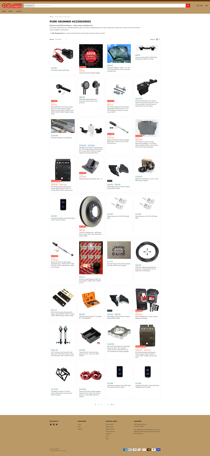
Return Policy (109, 427)
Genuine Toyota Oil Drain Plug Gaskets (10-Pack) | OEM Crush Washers (118, 264)
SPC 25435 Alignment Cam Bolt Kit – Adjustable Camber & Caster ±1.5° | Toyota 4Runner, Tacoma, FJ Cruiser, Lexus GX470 (118, 109)
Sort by (52, 39)
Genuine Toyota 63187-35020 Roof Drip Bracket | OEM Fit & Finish (146, 58)
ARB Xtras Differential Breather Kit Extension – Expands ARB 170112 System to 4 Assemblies (145, 269)
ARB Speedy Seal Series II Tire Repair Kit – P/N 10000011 (90, 317)
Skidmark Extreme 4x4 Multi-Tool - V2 (90, 179)
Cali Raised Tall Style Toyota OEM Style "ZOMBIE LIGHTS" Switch (147, 386)
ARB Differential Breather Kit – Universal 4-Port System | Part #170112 (88, 101)
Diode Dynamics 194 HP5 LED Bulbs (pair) (118, 217)
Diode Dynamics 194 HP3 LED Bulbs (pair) (146, 217)
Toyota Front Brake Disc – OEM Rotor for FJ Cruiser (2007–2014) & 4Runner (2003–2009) (90, 234)
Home (4, 11)
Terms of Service (110, 431)
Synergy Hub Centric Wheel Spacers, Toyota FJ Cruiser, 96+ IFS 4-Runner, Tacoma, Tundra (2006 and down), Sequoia (90, 394)
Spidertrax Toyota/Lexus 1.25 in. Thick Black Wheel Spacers (146, 179)
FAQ (107, 436)
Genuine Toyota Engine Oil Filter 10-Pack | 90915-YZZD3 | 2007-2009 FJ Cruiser (90, 281)
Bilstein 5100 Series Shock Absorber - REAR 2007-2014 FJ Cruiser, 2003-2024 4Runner (118, 141)
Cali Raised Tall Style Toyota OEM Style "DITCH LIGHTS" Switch (63, 219)
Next (112, 404)
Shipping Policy (110, 429)
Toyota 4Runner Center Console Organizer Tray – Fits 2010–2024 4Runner (89, 354)
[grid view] (157, 39)
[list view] (159, 39)
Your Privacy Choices (54, 449)
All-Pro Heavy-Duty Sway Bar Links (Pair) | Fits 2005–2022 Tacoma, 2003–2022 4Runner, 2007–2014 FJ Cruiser (62, 354)
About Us (108, 434)
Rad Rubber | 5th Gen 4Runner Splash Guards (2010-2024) (118, 187)
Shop (11, 11)
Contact (19, 11)
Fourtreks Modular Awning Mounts (61, 138)
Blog (107, 438)
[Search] (188, 5)
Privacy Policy (109, 424)
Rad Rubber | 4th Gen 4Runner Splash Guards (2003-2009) (118, 317)
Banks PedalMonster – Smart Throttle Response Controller (146, 317)
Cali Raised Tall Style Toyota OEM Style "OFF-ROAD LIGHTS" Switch (119, 386)
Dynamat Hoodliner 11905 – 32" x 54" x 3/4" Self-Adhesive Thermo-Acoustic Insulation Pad (118, 69)
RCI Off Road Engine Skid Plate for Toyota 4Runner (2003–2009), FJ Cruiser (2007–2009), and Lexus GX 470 (146, 354)
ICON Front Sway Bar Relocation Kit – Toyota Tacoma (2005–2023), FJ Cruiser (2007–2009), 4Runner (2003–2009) (63, 314)
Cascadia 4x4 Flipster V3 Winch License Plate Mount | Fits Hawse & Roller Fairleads (61, 393)
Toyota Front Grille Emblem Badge (89, 73)
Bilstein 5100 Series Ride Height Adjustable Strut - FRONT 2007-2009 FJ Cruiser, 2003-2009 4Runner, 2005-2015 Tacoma (63, 264)
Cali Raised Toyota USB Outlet (60, 70)
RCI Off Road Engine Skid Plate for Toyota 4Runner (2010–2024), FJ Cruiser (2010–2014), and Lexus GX (62, 188)
